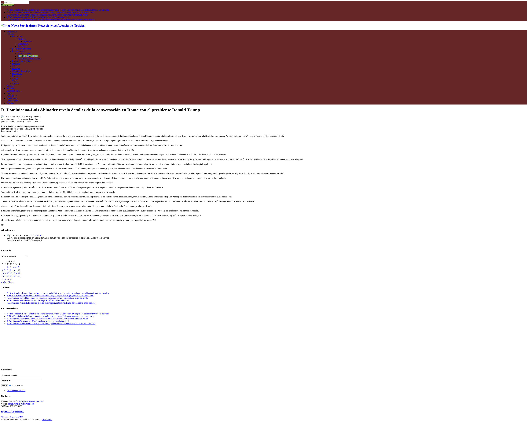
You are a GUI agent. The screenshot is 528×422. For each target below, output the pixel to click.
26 (19, 276)
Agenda (15, 83)
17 (14, 273)
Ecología (16, 68)
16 (11, 273)
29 (8, 279)
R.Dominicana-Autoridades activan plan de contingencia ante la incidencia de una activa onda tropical (51, 20)
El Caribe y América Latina (29, 58)
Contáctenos (12, 98)
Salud (14, 66)
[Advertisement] (83, 346)
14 (5, 273)
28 (5, 279)
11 (16, 270)
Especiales (16, 76)
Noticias (10, 34)
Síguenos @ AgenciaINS (12, 411)
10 (14, 270)
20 (3, 276)
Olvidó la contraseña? (16, 390)
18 (16, 273)
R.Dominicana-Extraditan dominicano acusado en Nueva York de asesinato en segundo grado (47, 15)
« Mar (3, 282)
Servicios (11, 88)
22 (8, 276)
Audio (15, 78)
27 (3, 279)
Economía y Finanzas (21, 49)
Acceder (10, 103)
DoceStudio (47, 419)
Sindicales (22, 46)
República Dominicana (28, 56)
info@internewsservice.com (31, 401)
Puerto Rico (17, 36)
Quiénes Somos (13, 91)
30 (11, 279)
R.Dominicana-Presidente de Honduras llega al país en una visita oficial (38, 17)
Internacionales (18, 51)
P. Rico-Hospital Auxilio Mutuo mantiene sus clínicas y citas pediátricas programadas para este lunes (50, 12)
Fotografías (17, 73)
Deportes (16, 63)
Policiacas (22, 39)
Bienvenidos (12, 31)
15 (8, 273)
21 (5, 276)
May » (11, 282)
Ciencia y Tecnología (21, 71)
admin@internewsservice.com (21, 404)
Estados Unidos (24, 54)
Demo (9, 93)
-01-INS (38, 235)
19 (19, 273)
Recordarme (17, 385)
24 (14, 276)
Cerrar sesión (12, 101)
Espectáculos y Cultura (22, 61)
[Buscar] (2, 3)
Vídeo (14, 81)
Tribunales (27, 41)
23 (11, 276)
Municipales (23, 44)
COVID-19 (12, 96)
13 (3, 273)
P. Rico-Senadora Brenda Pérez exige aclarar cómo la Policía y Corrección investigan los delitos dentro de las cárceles (58, 10)
